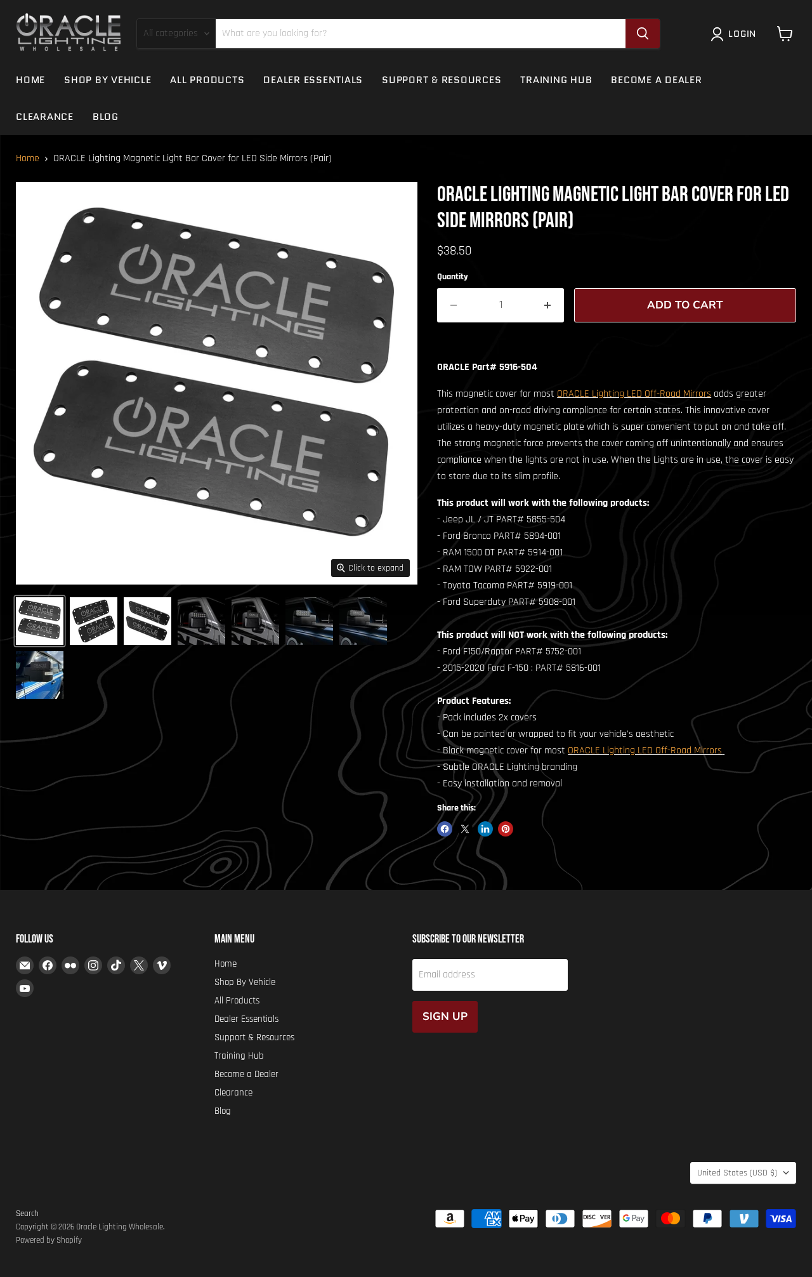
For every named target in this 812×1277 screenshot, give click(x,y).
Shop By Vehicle (107, 80)
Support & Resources (441, 80)
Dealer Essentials (313, 80)
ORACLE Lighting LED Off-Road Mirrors (634, 393)
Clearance (45, 117)
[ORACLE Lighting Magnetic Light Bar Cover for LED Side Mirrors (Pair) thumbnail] (94, 621)
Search (27, 1213)
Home (30, 80)
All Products (207, 80)
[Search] (642, 33)
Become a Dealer (656, 80)
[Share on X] (465, 829)
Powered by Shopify (49, 1240)
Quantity (452, 277)
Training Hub (556, 80)
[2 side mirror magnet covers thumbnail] (40, 621)
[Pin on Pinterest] (505, 829)
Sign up (445, 1016)
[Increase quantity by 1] (548, 305)
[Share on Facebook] (444, 829)
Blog (106, 117)
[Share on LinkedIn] (485, 829)
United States (737, 1173)
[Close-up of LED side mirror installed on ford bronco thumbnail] (309, 621)
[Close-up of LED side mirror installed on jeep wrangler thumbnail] (201, 621)
